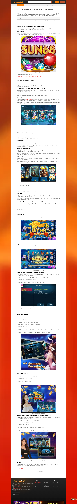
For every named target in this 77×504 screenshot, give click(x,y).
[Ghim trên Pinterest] (40, 471)
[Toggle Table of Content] (58, 18)
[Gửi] (51, 2)
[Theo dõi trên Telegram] (19, 492)
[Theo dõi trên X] (15, 492)
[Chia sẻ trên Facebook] (35, 471)
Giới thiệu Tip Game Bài (38, 482)
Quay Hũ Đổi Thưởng (36, 5)
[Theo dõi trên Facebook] (13, 492)
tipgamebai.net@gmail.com (17, 488)
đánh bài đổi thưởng (29, 99)
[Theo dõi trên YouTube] (17, 492)
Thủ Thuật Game (52, 5)
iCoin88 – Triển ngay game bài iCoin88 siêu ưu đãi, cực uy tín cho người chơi (29, 78)
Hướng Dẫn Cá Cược (44, 5)
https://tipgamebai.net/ (17, 485)
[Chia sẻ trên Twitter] (37, 471)
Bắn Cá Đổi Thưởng (27, 5)
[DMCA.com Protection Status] (15, 494)
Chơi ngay (74, 499)
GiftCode (58, 5)
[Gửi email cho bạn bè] (38, 471)
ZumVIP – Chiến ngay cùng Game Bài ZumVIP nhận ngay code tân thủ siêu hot (29, 76)
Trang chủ (15, 5)
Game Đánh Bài (20, 5)
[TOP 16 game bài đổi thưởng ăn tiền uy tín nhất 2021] (17, 2)
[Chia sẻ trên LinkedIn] (42, 471)
